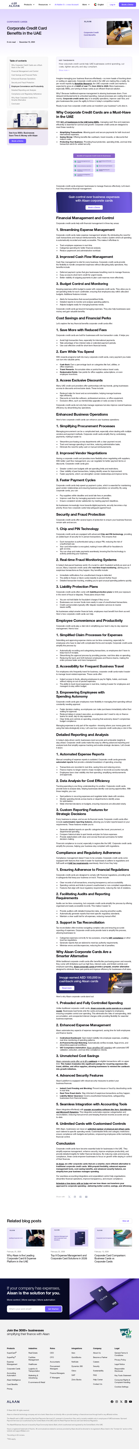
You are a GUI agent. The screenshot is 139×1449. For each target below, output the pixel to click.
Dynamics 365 (77, 1366)
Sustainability (98, 1371)
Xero (73, 1353)
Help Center (98, 1380)
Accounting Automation (11, 1374)
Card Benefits (12, 1384)
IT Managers (55, 1377)
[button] (99, 4)
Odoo (74, 1371)
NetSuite (75, 1362)
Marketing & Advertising (33, 1376)
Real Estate (33, 1353)
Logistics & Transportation (34, 1370)
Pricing (9, 1389)
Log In (112, 5)
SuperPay (11, 1357)
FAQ (95, 1375)
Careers (96, 1362)
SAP (73, 1375)
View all (125, 1221)
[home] (14, 4)
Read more (67, 988)
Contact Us (97, 1384)
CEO (52, 1353)
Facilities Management (34, 1358)
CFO (52, 1357)
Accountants (55, 1362)
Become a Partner (100, 1357)
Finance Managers (57, 1373)
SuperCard (12, 1353)
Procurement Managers (55, 1367)
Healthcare (33, 1364)
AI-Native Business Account (67, 5)
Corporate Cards (13, 1369)
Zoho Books (76, 1380)
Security (96, 1366)
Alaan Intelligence (14, 1380)
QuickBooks (76, 1357)
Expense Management (12, 1363)
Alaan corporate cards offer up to (76, 1061)
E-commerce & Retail (37, 1382)
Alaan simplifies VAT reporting (99, 1047)
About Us (97, 1353)
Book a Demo (127, 5)
